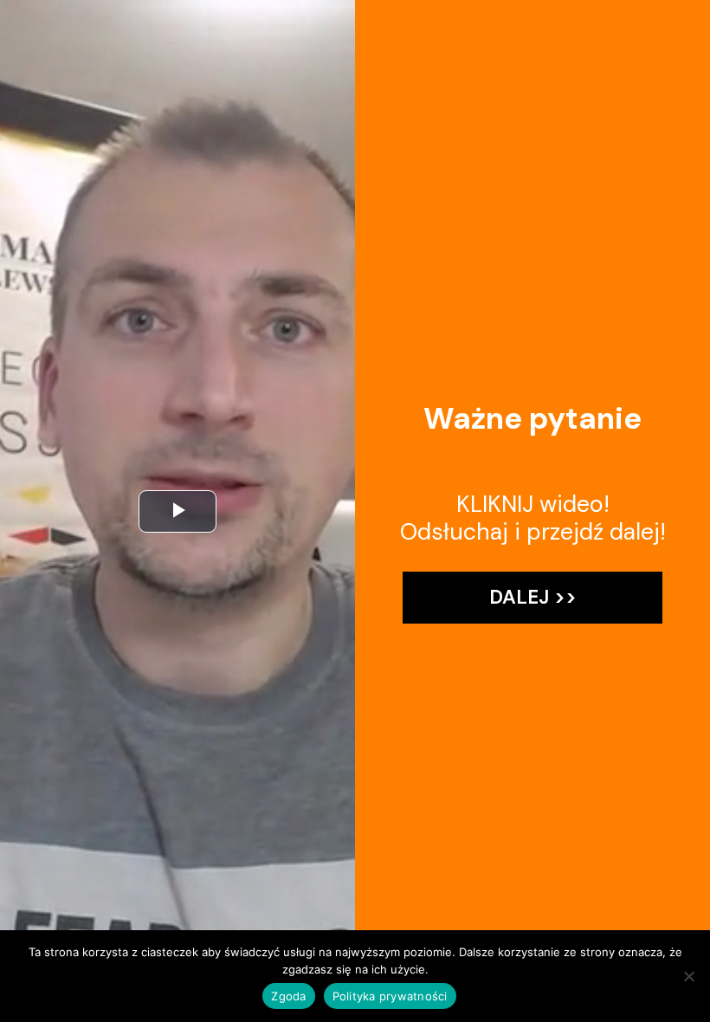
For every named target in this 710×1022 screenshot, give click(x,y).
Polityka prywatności (390, 996)
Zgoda (288, 996)
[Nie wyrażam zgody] (688, 976)
